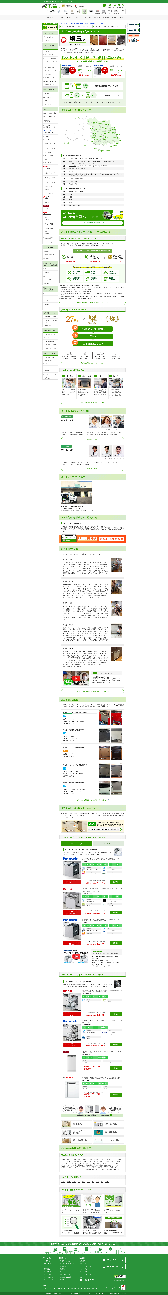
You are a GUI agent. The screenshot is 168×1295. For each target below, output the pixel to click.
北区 (70, 194)
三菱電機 (47, 371)
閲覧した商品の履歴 (65, 1277)
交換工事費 (46, 93)
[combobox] (97, 5)
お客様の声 (46, 272)
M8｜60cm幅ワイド (50, 152)
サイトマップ (46, 40)
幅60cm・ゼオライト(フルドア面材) (51, 237)
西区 (70, 202)
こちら (92, 510)
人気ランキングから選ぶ (49, 113)
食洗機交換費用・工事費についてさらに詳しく (92, 302)
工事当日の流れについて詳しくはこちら (92, 402)
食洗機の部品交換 (48, 325)
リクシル (45, 301)
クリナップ (46, 297)
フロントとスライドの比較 (50, 70)
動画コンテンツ (47, 269)
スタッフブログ (47, 279)
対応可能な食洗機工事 (49, 67)
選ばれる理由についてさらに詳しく (92, 363)
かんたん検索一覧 (65, 1274)
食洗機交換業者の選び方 (49, 316)
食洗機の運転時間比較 (49, 334)
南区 (74, 205)
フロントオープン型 (50, 148)
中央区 (71, 199)
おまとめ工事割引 (49, 1271)
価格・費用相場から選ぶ (49, 116)
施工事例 (45, 276)
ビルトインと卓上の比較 (49, 348)
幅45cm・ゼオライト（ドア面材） (50, 218)
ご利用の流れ (48, 1261)
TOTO (44, 293)
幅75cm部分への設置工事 (49, 81)
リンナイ (47, 367)
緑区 (70, 205)
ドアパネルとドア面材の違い (50, 62)
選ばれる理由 (83, 1263)
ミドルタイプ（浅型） (108, 844)
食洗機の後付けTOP (48, 74)
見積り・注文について (49, 254)
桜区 (70, 197)
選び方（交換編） (49, 54)
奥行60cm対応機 (49, 155)
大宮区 (82, 191)
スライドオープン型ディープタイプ (50, 178)
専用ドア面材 (48, 242)
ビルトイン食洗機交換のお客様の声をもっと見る (91, 691)
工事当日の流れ (47, 104)
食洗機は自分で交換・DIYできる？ (50, 321)
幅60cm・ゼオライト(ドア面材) (51, 232)
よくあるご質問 (48, 1277)
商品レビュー (46, 283)
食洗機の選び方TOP (48, 51)
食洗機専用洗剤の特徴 (49, 341)
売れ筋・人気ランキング (67, 1263)
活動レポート (83, 1277)
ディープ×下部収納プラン (51, 144)
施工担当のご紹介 (92, 468)
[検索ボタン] (105, 5)
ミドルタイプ (48, 202)
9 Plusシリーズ (48, 136)
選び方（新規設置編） (50, 58)
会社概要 (82, 1261)
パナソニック (48, 363)
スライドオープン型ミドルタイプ (50, 173)
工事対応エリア (47, 97)
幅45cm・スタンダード (51, 228)
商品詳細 (115, 882)
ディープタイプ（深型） (76, 844)
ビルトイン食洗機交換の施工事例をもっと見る (91, 800)
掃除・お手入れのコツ (49, 337)
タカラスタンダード (48, 304)
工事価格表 (47, 1269)
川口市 (83, 161)
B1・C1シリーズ (49, 140)
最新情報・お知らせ (65, 1261)
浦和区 (76, 191)
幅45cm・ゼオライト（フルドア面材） (50, 223)
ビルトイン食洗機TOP (49, 37)
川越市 (88, 161)
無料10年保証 (46, 100)
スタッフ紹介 (83, 1269)
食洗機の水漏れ (47, 378)
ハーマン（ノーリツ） (50, 374)
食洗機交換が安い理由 (49, 84)
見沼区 (79, 205)
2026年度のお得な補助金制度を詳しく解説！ (74, 26)
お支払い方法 (48, 1274)
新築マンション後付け (50, 77)
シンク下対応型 (49, 186)
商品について (46, 251)
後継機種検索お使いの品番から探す (49, 120)
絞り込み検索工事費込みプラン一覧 (49, 126)
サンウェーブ (46, 308)
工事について (46, 258)
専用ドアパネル (49, 162)
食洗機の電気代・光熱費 (49, 345)
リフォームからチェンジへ (87, 1274)
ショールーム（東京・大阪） (88, 1266)
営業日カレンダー (49, 1279)
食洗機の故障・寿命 (48, 357)
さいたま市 (72, 166)
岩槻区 (71, 191)
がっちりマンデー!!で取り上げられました (106, 26)
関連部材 (47, 159)
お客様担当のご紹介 (92, 439)
